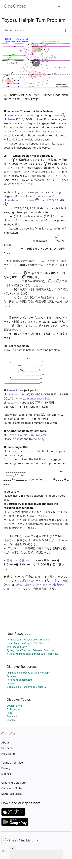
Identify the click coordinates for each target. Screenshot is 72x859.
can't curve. (15, 115)
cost (10, 402)
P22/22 (51, 200)
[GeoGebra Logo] (15, 6)
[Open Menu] (66, 6)
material (13, 200)
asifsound (21, 30)
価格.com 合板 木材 (19, 560)
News (11, 119)
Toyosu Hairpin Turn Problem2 (27, 435)
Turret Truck (15, 390)
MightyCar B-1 (16, 394)
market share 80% (38, 398)
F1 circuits (38, 196)
